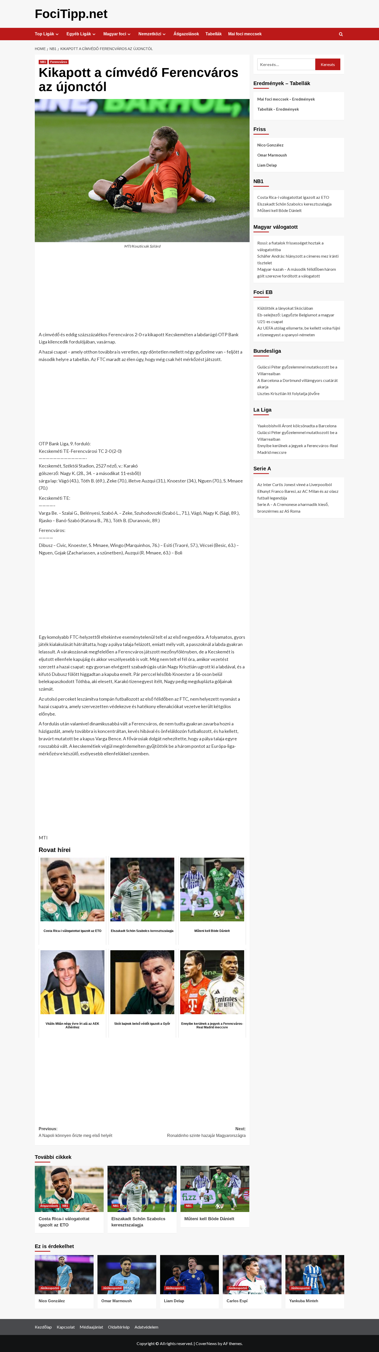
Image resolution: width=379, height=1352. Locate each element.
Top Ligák (44, 34)
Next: (206, 1132)
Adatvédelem (146, 1326)
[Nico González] (64, 1274)
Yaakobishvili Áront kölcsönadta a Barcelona (296, 425)
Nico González (270, 145)
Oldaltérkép (119, 1326)
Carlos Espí (237, 1301)
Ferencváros (58, 61)
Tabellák (213, 34)
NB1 (43, 61)
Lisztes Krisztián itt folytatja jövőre (288, 393)
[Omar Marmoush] (126, 1274)
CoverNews (206, 1343)
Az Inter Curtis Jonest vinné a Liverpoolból (294, 484)
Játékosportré (49, 1288)
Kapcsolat (66, 1326)
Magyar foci (114, 34)
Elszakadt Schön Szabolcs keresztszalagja (294, 203)
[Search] (341, 34)
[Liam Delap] (189, 1274)
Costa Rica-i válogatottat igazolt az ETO (293, 197)
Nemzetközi (149, 34)
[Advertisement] (142, 293)
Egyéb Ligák (79, 34)
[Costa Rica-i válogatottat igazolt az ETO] (69, 1189)
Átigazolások (186, 34)
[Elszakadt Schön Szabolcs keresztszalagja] (142, 1189)
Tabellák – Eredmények (278, 109)
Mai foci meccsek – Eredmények (286, 99)
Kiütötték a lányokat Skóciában (285, 308)
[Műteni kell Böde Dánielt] (214, 1189)
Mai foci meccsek (245, 34)
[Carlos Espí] (252, 1274)
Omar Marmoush (272, 155)
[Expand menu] (57, 34)
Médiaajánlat (91, 1326)
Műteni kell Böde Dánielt (209, 1218)
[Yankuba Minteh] (314, 1274)
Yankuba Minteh (303, 1301)
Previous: (75, 1132)
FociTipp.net (71, 14)
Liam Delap (267, 165)
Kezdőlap (43, 1326)
